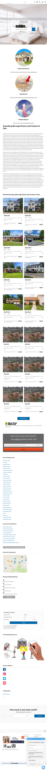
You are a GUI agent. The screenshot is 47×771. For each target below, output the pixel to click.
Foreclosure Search (37, 734)
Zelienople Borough (7, 519)
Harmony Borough (7, 482)
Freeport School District (8, 528)
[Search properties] (33, 29)
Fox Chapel (5, 474)
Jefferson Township (7, 488)
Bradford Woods (6, 464)
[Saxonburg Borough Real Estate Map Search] (24, 82)
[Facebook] (23, 669)
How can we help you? (32, 750)
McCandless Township (7, 491)
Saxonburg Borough (7, 507)
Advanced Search (23, 68)
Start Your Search (23, 418)
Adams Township (6, 460)
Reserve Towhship (7, 501)
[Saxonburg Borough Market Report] (24, 108)
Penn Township (6, 497)
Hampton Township (7, 480)
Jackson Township (7, 486)
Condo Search (26, 734)
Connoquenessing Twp (8, 470)
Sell (23, 26)
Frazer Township (6, 478)
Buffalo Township (6, 466)
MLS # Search (26, 736)
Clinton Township (6, 468)
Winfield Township (7, 517)
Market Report (23, 119)
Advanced (19, 26)
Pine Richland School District (9, 536)
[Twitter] (23, 678)
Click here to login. (40, 763)
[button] (23, 648)
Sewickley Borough (7, 511)
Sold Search (36, 736)
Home (25, 1)
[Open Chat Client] (43, 767)
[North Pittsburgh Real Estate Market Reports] (23, 547)
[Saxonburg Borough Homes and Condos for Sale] (24, 57)
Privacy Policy (16, 749)
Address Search (26, 738)
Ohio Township (6, 495)
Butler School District (7, 526)
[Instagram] (23, 674)
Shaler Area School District (8, 540)
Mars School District (7, 532)
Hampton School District (8, 530)
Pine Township (6, 499)
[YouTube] (23, 683)
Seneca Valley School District (9, 538)
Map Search (23, 94)
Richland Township (7, 503)
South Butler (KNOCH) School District (11, 542)
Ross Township (6, 505)
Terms (25, 763)
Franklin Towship (6, 476)
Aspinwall (5, 462)
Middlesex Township (7, 493)
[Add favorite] (21, 220)
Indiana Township (6, 484)
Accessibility (21, 763)
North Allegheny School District (9, 534)
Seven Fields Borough (7, 509)
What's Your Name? (32, 745)
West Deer (5, 515)
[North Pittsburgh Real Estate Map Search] (23, 564)
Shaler (4, 513)
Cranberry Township (7, 472)
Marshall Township (7, 490)
